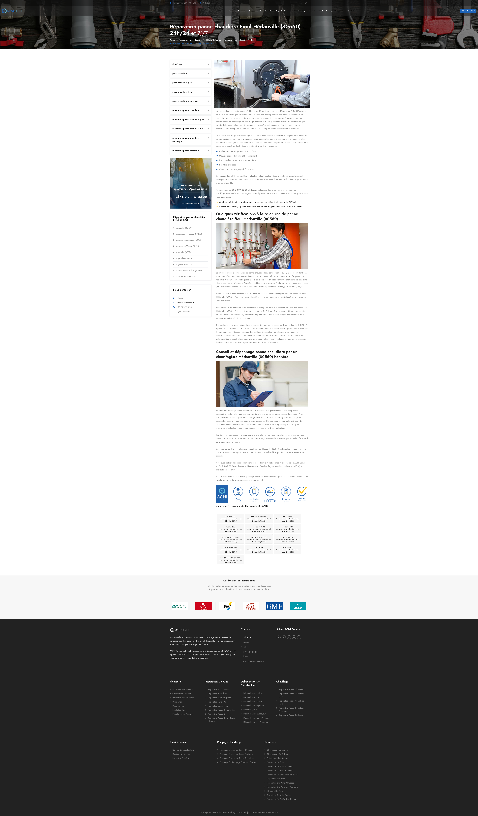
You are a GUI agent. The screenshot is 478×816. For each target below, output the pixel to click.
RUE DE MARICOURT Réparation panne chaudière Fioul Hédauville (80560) (230, 549)
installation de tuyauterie (183, 697)
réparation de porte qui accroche (282, 787)
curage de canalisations (183, 750)
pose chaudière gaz (182, 82)
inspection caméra (180, 758)
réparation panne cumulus (219, 714)
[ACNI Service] (13, 10)
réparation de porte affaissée (280, 782)
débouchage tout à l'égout (255, 722)
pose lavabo (178, 706)
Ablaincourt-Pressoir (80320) (189, 234)
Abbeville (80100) (184, 227)
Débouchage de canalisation (250, 683)
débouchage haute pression (256, 717)
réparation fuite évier (217, 693)
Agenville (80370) (184, 252)
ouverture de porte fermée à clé (282, 774)
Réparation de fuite (216, 681)
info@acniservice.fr (190, 203)
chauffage (302, 11)
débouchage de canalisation (282, 11)
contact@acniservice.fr (253, 661)
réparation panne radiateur (185, 150)
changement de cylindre (278, 754)
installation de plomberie (183, 689)
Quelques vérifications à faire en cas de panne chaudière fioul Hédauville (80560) (258, 202)
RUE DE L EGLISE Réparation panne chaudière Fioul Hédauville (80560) (287, 529)
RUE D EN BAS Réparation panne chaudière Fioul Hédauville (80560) (230, 519)
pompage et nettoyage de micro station (238, 762)
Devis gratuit (468, 11)
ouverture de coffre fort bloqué (281, 799)
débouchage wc (250, 709)
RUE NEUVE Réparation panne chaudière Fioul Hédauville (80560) (259, 549)
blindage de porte (275, 791)
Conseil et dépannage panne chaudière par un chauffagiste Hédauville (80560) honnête (260, 206)
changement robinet (181, 693)
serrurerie (340, 11)
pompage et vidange (229, 742)
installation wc (178, 710)
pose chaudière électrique (185, 101)
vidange (329, 11)
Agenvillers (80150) (185, 258)
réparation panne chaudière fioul (188, 128)
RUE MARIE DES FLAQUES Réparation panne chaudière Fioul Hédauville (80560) (230, 539)
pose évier (177, 701)
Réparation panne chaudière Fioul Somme (241, 40)
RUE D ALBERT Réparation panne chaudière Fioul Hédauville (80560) (287, 519)
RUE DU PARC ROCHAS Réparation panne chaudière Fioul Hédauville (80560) (259, 539)
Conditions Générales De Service (263, 812)
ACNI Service (222, 812)
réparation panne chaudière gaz (188, 119)
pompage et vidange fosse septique (236, 754)
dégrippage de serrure (277, 758)
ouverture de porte (276, 762)
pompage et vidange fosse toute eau (237, 758)
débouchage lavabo (252, 693)
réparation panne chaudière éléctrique (186, 139)
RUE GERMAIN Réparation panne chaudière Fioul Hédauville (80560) (287, 539)
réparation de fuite (258, 11)
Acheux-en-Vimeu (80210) (188, 246)
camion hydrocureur (181, 754)
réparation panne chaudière (186, 110)
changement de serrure (277, 750)
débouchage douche (252, 701)
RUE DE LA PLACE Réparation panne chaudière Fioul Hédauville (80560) (259, 529)
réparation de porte (276, 778)
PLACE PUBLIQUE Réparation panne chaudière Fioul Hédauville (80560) (287, 549)
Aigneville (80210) (184, 264)
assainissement (316, 11)
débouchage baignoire (253, 705)
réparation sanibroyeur (218, 706)
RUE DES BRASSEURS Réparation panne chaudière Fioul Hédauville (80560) (259, 519)
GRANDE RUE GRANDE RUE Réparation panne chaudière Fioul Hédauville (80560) (230, 560)
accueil (232, 11)
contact (350, 11)
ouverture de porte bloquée (280, 766)
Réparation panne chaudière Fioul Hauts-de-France (200, 40)
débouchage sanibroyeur (254, 713)
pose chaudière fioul (182, 91)
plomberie (242, 11)
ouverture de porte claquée (280, 770)
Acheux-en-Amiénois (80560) (189, 240)
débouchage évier (251, 697)
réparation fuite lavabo (218, 689)
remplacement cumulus (182, 714)
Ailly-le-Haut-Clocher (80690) (189, 270)
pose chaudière (179, 73)
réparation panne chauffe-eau (221, 710)
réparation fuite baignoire (219, 697)
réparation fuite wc (217, 701)
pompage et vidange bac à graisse (236, 750)
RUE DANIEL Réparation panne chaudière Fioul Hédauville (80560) (230, 529)
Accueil (173, 40)
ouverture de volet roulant (279, 795)
